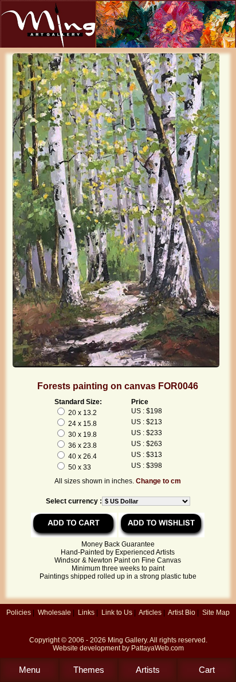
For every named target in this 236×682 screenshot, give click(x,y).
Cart (207, 670)
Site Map (216, 613)
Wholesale (54, 613)
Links (86, 613)
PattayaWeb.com (157, 648)
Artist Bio (181, 613)
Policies (18, 613)
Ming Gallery (127, 640)
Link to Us (116, 613)
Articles (150, 613)
